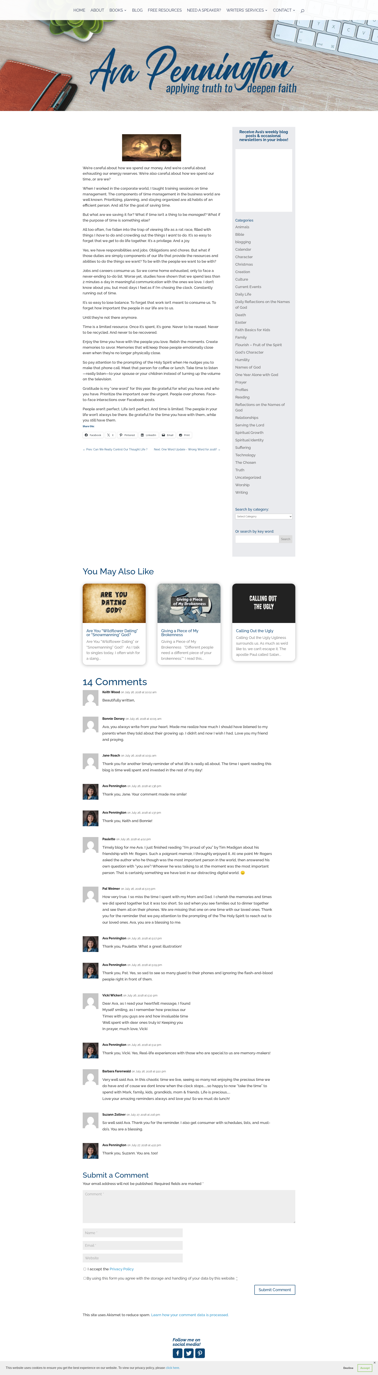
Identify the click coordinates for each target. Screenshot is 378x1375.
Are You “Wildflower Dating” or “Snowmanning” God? (112, 632)
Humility (242, 360)
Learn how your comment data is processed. (190, 1315)
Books (116, 11)
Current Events (248, 287)
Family (241, 337)
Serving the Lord (249, 425)
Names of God (248, 367)
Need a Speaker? (204, 11)
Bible (239, 234)
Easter (240, 322)
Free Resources (165, 11)
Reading (242, 397)
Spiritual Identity (249, 440)
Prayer (241, 382)
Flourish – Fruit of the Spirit (258, 345)
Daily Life (243, 294)
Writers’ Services (245, 11)
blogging (243, 242)
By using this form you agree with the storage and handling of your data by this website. (162, 1278)
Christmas (244, 264)
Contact (282, 11)
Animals (242, 227)
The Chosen (245, 462)
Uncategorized (248, 477)
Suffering (243, 447)
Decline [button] (348, 1367)
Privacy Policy (122, 1269)
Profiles (241, 389)
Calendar (243, 249)
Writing (241, 492)
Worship (242, 485)
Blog (137, 11)
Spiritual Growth (249, 432)
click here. (173, 1367)
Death (240, 315)
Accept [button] (365, 1367)
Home (79, 11)
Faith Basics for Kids (252, 330)
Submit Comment (275, 1289)
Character (244, 257)
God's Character (249, 352)
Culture (241, 279)
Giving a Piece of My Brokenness (179, 632)
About (97, 11)
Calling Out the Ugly (254, 630)
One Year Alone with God (256, 374)
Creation (242, 272)
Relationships (246, 417)
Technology (245, 455)
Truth (239, 470)
